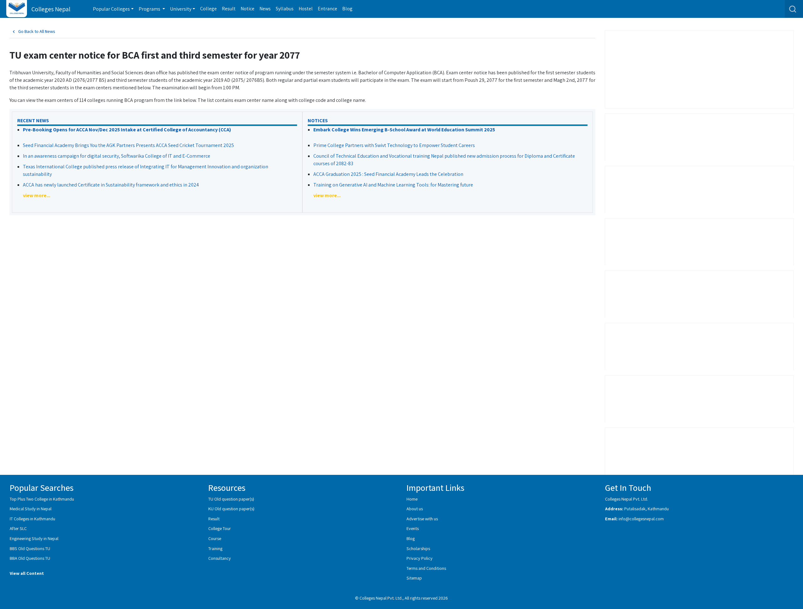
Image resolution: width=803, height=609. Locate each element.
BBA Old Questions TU (30, 558)
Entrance (327, 8)
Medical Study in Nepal (30, 509)
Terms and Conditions (426, 568)
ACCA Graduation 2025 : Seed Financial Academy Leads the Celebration (388, 174)
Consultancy (219, 558)
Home (412, 499)
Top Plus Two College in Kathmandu (42, 499)
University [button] (180, 9)
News (265, 8)
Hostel (306, 8)
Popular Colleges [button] (111, 9)
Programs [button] (150, 9)
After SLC (18, 528)
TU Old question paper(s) (231, 499)
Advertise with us (422, 519)
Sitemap (414, 578)
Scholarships (418, 548)
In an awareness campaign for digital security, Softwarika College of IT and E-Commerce (116, 156)
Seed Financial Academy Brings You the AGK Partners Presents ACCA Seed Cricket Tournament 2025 (128, 145)
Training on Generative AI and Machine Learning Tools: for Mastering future (393, 184)
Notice (247, 8)
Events (413, 528)
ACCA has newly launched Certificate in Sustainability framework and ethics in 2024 (111, 184)
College (208, 8)
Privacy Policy (420, 558)
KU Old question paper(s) (231, 509)
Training (215, 548)
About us (415, 509)
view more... (36, 195)
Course (214, 538)
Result (229, 8)
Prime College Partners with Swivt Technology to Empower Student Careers (394, 145)
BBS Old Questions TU (30, 548)
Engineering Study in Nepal (34, 538)
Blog (347, 8)
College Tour (219, 528)
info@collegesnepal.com (641, 519)
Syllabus (285, 8)
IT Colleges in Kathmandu (32, 519)
